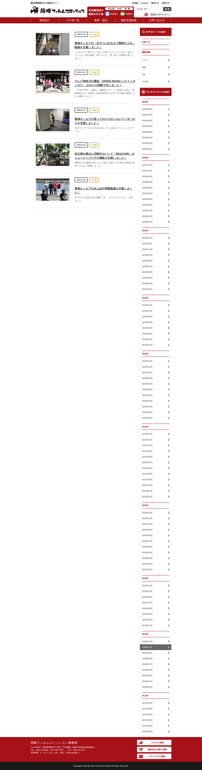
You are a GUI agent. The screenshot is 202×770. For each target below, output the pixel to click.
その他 (94, 34)
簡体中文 (166, 3)
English (144, 3)
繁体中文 (155, 3)
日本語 (135, 3)
